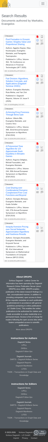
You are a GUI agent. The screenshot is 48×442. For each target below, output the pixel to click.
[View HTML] (42, 37)
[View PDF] (37, 37)
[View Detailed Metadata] (37, 40)
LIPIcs (24, 345)
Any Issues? (42, 432)
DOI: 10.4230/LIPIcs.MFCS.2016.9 (15, 261)
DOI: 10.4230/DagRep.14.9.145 (14, 104)
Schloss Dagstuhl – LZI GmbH (31, 432)
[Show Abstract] (37, 44)
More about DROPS (24, 329)
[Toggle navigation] (42, 3)
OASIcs (24, 348)
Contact (34, 438)
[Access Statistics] (42, 40)
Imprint (16, 438)
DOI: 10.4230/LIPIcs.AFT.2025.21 (15, 71)
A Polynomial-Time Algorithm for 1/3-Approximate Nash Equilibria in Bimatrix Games (15, 151)
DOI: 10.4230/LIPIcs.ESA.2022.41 (15, 180)
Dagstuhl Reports (24, 363)
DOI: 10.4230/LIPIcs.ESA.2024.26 (15, 138)
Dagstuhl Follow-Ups (24, 351)
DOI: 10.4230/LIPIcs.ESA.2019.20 (15, 219)
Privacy (25, 438)
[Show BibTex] (42, 44)
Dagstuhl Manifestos (24, 366)
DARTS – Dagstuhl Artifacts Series (24, 359)
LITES (24, 369)
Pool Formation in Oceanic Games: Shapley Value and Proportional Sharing (18, 41)
